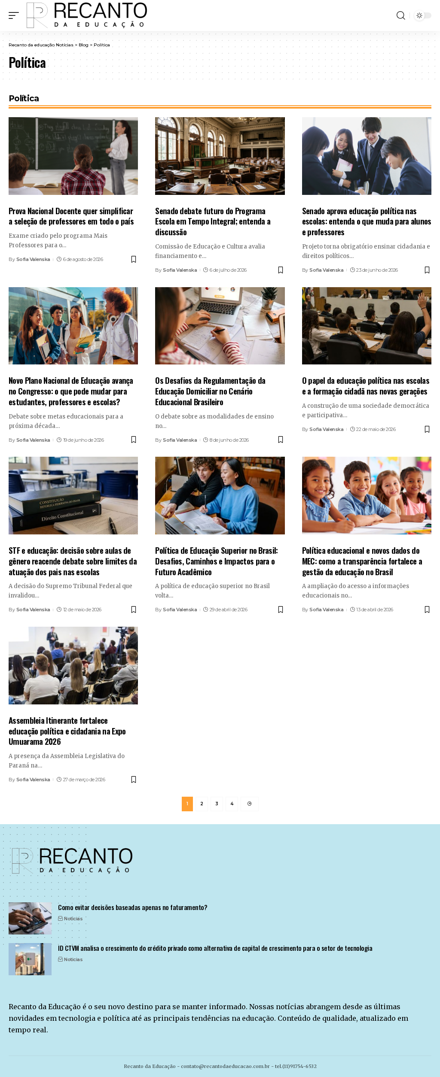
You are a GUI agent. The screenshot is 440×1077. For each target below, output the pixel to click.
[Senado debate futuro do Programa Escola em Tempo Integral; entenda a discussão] (219, 156)
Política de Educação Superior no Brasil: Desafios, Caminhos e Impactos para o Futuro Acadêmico (216, 560)
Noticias (73, 919)
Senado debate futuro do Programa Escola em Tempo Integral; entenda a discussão (212, 220)
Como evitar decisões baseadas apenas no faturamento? (132, 907)
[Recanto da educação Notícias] (87, 15)
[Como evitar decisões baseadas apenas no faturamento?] (30, 918)
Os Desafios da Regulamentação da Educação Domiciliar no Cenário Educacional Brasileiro (210, 390)
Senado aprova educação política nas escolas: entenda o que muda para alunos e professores (366, 220)
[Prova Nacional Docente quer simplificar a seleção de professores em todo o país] (73, 156)
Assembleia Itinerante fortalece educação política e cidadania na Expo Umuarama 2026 (67, 730)
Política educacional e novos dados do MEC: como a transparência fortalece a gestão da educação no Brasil (362, 560)
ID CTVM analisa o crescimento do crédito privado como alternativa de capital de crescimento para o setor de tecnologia (215, 948)
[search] (400, 15)
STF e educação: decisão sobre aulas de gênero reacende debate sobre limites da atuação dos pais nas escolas (73, 560)
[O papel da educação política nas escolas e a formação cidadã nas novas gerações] (366, 326)
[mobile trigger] (16, 15)
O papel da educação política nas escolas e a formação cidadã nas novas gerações (365, 385)
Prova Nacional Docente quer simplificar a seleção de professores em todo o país (71, 215)
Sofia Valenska (33, 259)
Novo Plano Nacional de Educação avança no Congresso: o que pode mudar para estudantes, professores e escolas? (71, 390)
